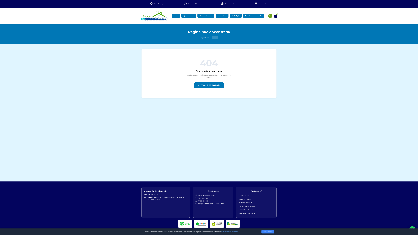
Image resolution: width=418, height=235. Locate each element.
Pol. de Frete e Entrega (247, 206)
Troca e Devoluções (246, 210)
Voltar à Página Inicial (210, 85)
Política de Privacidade (247, 213)
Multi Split (236, 16)
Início (176, 16)
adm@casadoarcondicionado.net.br (211, 204)
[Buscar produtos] (270, 16)
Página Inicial (204, 38)
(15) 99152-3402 (203, 201)
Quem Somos (188, 16)
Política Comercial (245, 203)
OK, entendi (268, 232)
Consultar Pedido (245, 199)
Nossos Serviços (206, 16)
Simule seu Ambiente (253, 16)
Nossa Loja (222, 16)
